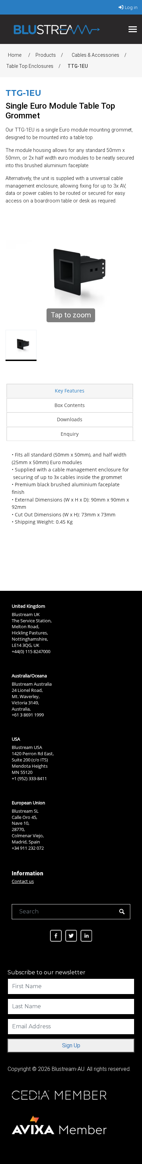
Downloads (69, 419)
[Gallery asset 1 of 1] (21, 345)
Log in (131, 7)
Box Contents (69, 405)
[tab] (70, 391)
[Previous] (14, 277)
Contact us (23, 881)
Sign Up (71, 1045)
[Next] (127, 277)
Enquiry (70, 434)
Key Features (69, 390)
